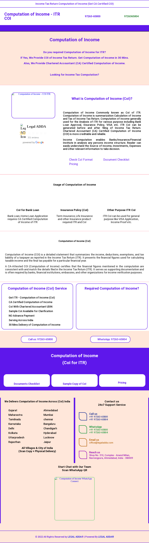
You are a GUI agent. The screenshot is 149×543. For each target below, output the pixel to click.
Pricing (122, 382)
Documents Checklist (27, 383)
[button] (74, 28)
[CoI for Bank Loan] (27, 200)
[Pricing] (122, 379)
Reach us (94, 452)
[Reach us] (83, 455)
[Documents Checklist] (27, 378)
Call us (93, 413)
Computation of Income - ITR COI (32, 16)
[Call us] (83, 416)
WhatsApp (95, 426)
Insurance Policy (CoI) (74, 210)
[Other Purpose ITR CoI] (121, 200)
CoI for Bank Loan (27, 210)
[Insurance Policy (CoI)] (74, 200)
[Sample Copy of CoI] (74, 378)
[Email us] (83, 442)
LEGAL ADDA (75, 536)
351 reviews (33, 137)
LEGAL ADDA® (106, 536)
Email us (94, 439)
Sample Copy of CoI (74, 383)
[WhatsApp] (83, 429)
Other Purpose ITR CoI (121, 210)
